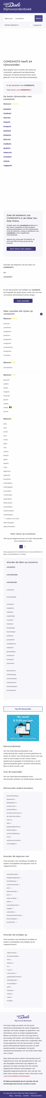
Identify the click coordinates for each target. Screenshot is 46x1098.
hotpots (6, 122)
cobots (6, 384)
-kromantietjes (12, 956)
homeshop (11, 628)
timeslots (7, 157)
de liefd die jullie (13, 816)
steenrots (7, 152)
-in (8, 966)
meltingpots (8, 487)
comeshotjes (12, 574)
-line (8, 959)
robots (5, 404)
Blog (11, 1096)
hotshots (6, 335)
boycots (6, 380)
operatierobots (9, 526)
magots (6, 392)
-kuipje (9, 1001)
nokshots (10, 648)
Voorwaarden (36, 1096)
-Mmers (10, 963)
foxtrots (6, 118)
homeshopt (11, 632)
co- (4, 272)
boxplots (7, 109)
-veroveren (11, 973)
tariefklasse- (12, 881)
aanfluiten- (11, 922)
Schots (6, 455)
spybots (6, 148)
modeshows (11, 644)
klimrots (7, 139)
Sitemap (18, 1096)
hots (5, 428)
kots (5, 436)
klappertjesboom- (13, 878)
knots (5, 432)
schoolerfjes (11, 809)
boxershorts (11, 671)
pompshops (11, 652)
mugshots (7, 343)
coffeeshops (11, 674)
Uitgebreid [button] (37, 25)
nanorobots (7, 507)
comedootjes (12, 678)
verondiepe (11, 844)
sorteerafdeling (13, 833)
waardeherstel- (13, 905)
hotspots (7, 126)
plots (5, 444)
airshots (6, 324)
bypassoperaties (13, 827)
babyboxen (11, 803)
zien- (8, 888)
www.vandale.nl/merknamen (18, 1076)
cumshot (10, 620)
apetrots (6, 475)
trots (5, 467)
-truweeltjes (11, 984)
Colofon (26, 1096)
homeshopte (11, 597)
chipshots (10, 608)
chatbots (7, 113)
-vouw (9, 970)
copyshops (11, 616)
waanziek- (11, 912)
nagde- (9, 908)
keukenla (10, 799)
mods (5, 440)
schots (5, 452)
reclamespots (8, 511)
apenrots (6, 471)
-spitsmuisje (11, 953)
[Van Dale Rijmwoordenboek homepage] (13, 5)
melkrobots (7, 483)
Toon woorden (23, 301)
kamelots (7, 479)
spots (5, 459)
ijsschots (7, 131)
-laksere (10, 990)
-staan (9, 994)
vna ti (9, 820)
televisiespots (8, 523)
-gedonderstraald (14, 977)
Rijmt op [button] (8, 18)
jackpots (7, 135)
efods (5, 388)
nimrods (6, 396)
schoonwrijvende (13, 840)
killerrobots (7, 503)
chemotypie (11, 830)
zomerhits (10, 663)
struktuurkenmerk (14, 813)
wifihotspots (8, 515)
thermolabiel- (12, 919)
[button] (41, 313)
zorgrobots (7, 499)
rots (4, 448)
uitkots (6, 161)
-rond (9, 997)
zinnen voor (20, 90)
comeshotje (12, 582)
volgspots (7, 165)
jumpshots (7, 339)
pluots (5, 400)
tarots (5, 411)
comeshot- (8, 277)
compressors (11, 682)
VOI (8, 837)
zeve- (9, 895)
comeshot (11, 567)
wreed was (11, 806)
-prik (8, 987)
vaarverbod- (12, 898)
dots (5, 424)
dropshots (7, 331)
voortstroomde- (13, 885)
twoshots (6, 355)
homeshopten (12, 686)
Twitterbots (7, 495)
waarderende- (12, 874)
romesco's (10, 655)
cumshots (7, 327)
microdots (7, 491)
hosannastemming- (14, 915)
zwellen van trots (12, 519)
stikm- (9, 902)
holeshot (10, 624)
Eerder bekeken (11, 25)
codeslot (10, 612)
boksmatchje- (12, 891)
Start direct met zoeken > (21, 249)
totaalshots (7, 367)
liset (8, 823)
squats (6, 463)
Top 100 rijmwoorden (23, 709)
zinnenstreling (12, 796)
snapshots (7, 351)
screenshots (8, 347)
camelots (10, 604)
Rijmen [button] (38, 18)
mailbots (7, 144)
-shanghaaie (12, 980)
